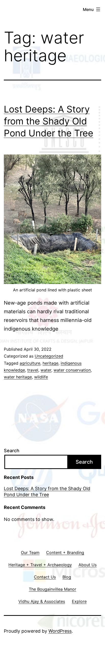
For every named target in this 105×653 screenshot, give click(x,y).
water (46, 370)
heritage (50, 363)
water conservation (72, 370)
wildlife (41, 376)
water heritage (18, 376)
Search (11, 450)
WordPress (60, 631)
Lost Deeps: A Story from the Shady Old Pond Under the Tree (48, 121)
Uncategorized (49, 356)
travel (32, 370)
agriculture (30, 363)
